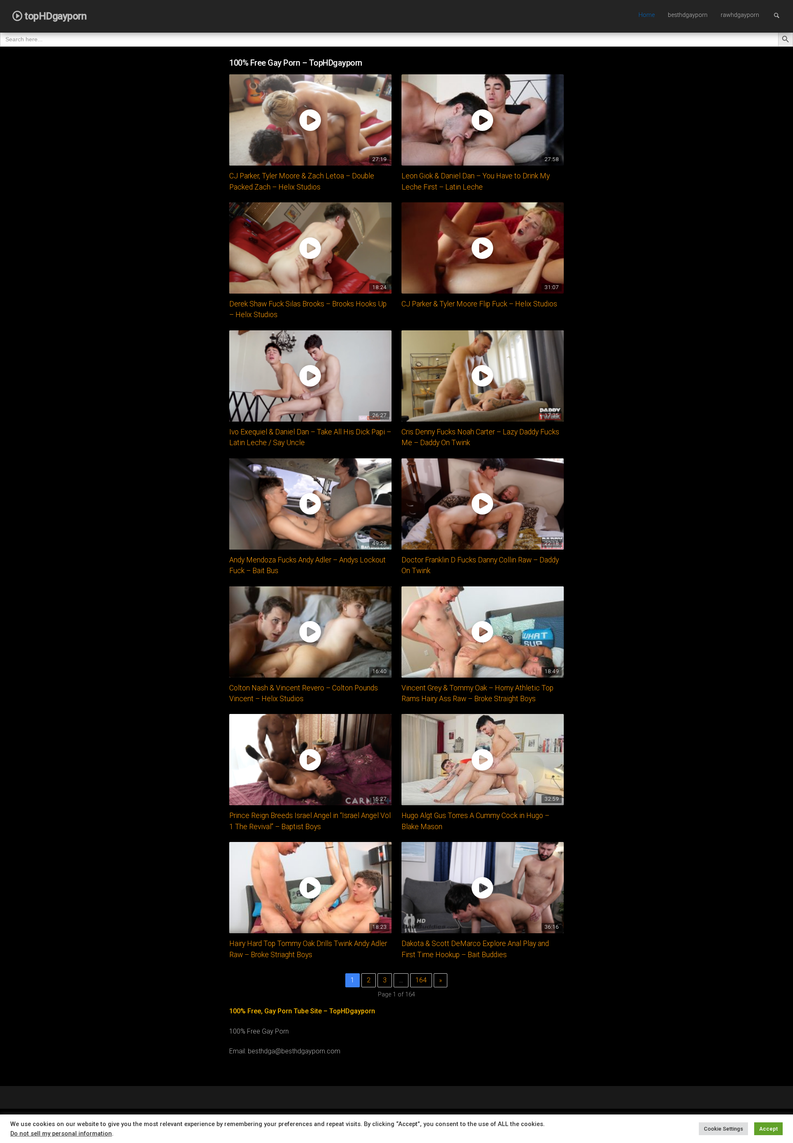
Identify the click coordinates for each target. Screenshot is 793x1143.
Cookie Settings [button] (723, 1129)
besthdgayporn (688, 15)
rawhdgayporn (740, 15)
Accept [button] (768, 1129)
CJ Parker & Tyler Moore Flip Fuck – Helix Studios (479, 304)
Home (647, 15)
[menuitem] (646, 16)
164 (421, 980)
